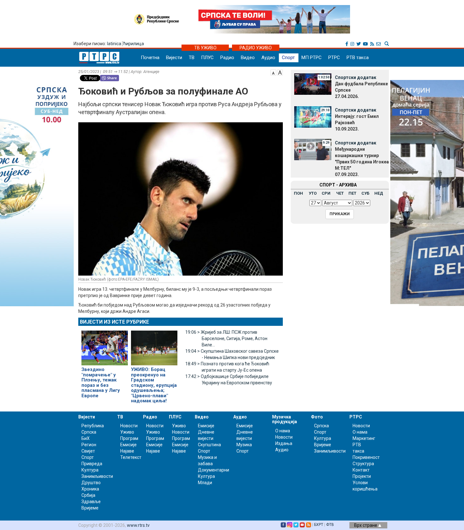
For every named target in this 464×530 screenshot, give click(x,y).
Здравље (91, 501)
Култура (89, 469)
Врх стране (366, 525)
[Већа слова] (280, 72)
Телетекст (130, 457)
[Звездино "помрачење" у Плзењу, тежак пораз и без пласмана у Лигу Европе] (104, 345)
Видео (248, 57)
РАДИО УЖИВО (256, 47)
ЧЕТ (340, 193)
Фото (317, 416)
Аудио (268, 57)
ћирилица (133, 43)
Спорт (288, 57)
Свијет (88, 451)
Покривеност (366, 457)
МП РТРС (311, 57)
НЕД (378, 193)
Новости (129, 425)
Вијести (174, 57)
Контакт (361, 469)
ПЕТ (352, 193)
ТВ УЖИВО (205, 47)
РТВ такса (358, 57)
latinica (114, 43)
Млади (205, 482)
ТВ (191, 57)
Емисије (128, 444)
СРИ (326, 193)
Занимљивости (97, 476)
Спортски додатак (355, 77)
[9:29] (313, 149)
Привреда (91, 463)
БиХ (85, 438)
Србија (88, 495)
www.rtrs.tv (138, 525)
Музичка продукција (284, 419)
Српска (321, 425)
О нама (282, 430)
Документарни (213, 469)
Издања (283, 443)
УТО (313, 193)
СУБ (365, 193)
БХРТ (318, 524)
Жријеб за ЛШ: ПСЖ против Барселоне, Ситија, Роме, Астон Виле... (226, 338)
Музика (244, 444)
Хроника (90, 488)
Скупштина (209, 444)
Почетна (150, 57)
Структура (363, 463)
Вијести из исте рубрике (114, 322)
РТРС (334, 57)
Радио (227, 57)
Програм (129, 438)
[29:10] (313, 116)
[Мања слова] (273, 72)
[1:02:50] (313, 83)
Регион (88, 444)
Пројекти (362, 476)
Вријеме (89, 507)
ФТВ (330, 524)
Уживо (127, 432)
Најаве (127, 451)
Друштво (91, 482)
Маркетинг (364, 438)
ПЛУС (207, 57)
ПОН (298, 193)
